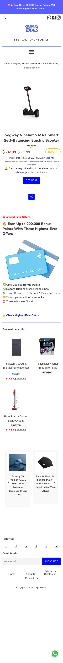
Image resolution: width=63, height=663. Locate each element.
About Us (31, 574)
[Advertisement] (31, 527)
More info (50, 158)
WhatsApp (21, 172)
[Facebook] (54, 17)
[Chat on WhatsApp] (55, 654)
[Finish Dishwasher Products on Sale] (47, 346)
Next (54, 482)
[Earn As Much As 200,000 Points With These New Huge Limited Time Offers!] (45, 462)
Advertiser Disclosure (50, 572)
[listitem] (18, 478)
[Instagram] (59, 17)
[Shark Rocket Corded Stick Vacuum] (15, 399)
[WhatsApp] (49, 17)
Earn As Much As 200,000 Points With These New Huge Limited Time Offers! (45, 483)
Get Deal (31, 180)
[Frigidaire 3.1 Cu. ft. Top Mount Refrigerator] (15, 346)
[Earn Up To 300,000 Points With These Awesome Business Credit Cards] (17, 462)
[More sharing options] (31, 197)
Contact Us (31, 578)
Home (11, 574)
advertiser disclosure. (35, 161)
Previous (9, 482)
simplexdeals (40, 587)
